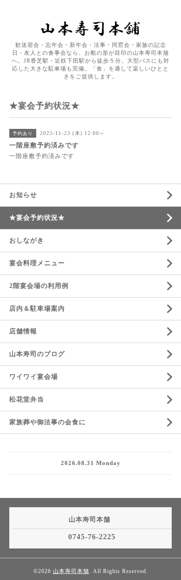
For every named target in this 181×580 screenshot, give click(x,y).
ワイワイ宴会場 (33, 376)
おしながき (26, 240)
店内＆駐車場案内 (37, 308)
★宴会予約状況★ (37, 217)
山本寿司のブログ (37, 354)
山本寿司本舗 (71, 571)
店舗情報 (23, 331)
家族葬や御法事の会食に (47, 422)
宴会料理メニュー (37, 263)
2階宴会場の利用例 (39, 285)
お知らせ (23, 194)
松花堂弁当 (26, 399)
